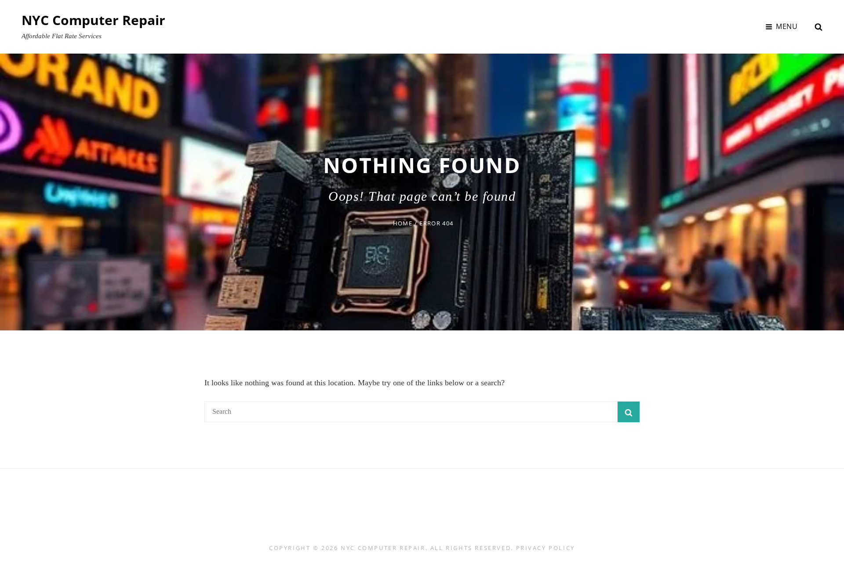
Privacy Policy (545, 548)
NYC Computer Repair (93, 20)
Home (402, 223)
